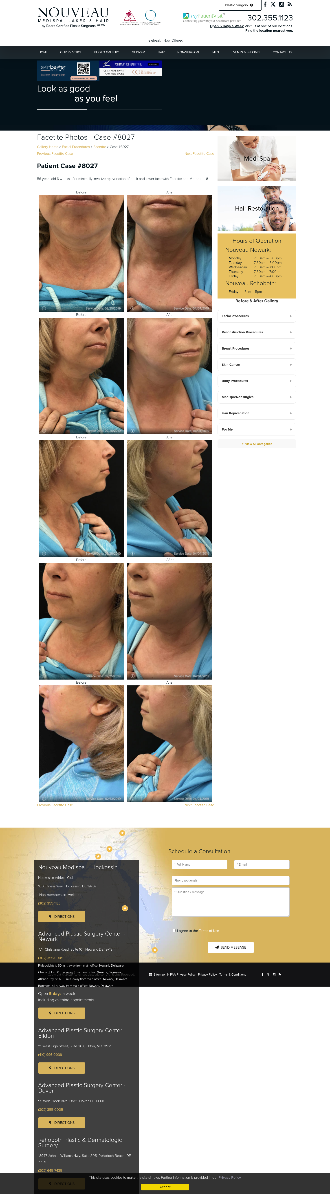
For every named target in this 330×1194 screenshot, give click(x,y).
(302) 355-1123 (49, 903)
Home (43, 52)
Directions (64, 916)
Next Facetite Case (199, 153)
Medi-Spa (138, 52)
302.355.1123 (270, 18)
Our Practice (71, 52)
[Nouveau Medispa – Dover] (125, 908)
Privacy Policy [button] (229, 1177)
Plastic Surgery (237, 5)
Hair (161, 52)
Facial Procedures (76, 147)
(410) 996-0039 (50, 1055)
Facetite (99, 147)
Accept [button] (165, 1187)
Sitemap (159, 974)
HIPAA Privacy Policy (181, 974)
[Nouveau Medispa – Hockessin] (122, 833)
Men (215, 52)
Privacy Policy (207, 974)
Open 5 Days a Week (227, 26)
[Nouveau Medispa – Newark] (109, 849)
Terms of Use (209, 931)
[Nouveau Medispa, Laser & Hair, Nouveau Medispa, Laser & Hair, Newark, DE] (73, 17)
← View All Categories (257, 444)
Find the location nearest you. (269, 30)
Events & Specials (245, 52)
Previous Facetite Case (55, 153)
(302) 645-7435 (50, 1170)
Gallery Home (47, 147)
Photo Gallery (106, 52)
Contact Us (282, 52)
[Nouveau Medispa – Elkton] (98, 856)
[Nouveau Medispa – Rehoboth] (155, 950)
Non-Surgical (188, 52)
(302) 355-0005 (50, 958)
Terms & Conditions (232, 974)
